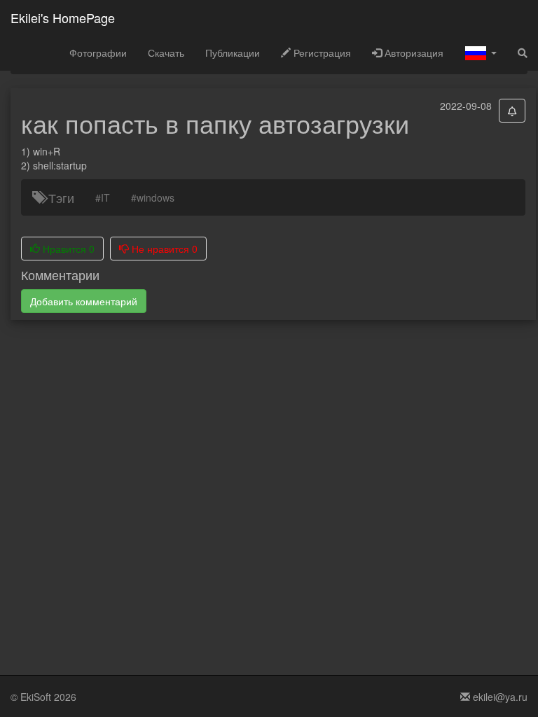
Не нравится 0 (163, 249)
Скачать (166, 53)
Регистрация (321, 53)
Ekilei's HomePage (63, 17)
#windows (152, 197)
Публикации (232, 53)
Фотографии (98, 53)
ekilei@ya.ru (498, 697)
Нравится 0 (67, 249)
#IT (102, 197)
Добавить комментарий (83, 301)
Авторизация (412, 53)
